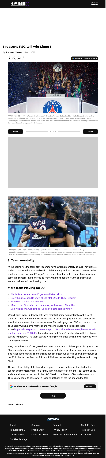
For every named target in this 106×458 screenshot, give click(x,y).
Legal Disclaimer (39, 434)
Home (10, 404)
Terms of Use (88, 429)
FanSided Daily (17, 429)
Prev (15, 131)
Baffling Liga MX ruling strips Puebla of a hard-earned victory (41, 308)
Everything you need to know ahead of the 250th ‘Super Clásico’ (43, 298)
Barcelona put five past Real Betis (28, 301)
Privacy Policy (60, 429)
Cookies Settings (18, 439)
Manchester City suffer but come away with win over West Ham (43, 305)
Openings (36, 425)
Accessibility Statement (65, 434)
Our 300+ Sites (88, 425)
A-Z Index (86, 434)
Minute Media (16, 446)
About (13, 425)
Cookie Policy (17, 434)
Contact (57, 425)
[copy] (23, 58)
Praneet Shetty (14, 52)
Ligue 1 (19, 404)
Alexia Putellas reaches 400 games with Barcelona (37, 294)
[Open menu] (6, 3)
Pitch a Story (37, 429)
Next (90, 131)
